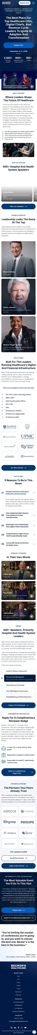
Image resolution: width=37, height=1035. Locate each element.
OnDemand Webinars (18, 1011)
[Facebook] (18, 1028)
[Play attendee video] (32, 576)
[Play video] (32, 87)
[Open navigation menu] (33, 3)
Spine (18, 982)
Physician (18, 995)
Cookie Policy (20, 1032)
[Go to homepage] (6, 3)
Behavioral (18, 992)
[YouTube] (25, 1028)
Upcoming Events (18, 1002)
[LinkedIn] (15, 1028)
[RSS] (12, 1028)
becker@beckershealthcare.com (18, 1021)
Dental (18, 985)
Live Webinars (19, 1008)
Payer (18, 988)
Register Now (24, 3)
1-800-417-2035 (18, 1018)
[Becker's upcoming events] (18, 967)
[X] (22, 1028)
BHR (18, 976)
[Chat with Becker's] (34, 1032)
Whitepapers (18, 1005)
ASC (18, 979)
